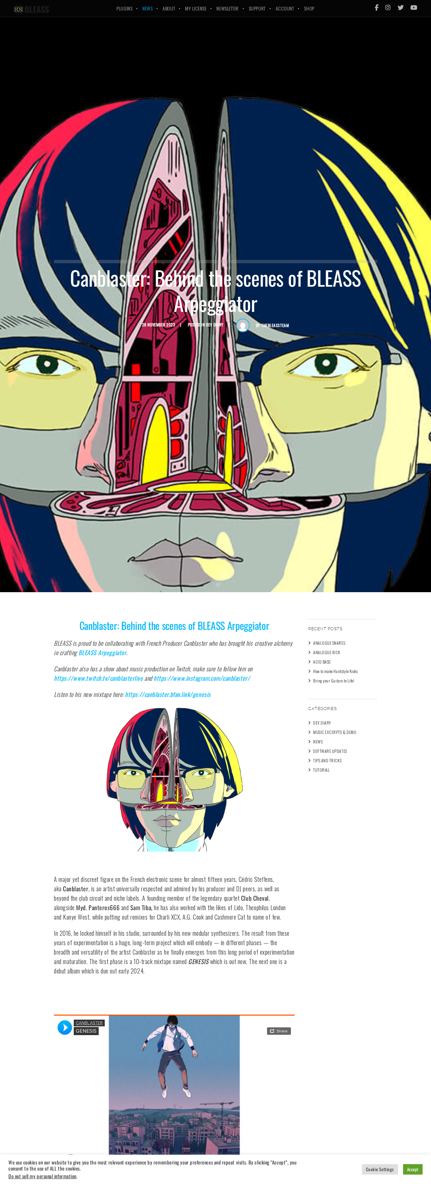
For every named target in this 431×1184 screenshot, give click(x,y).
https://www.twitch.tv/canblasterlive (98, 678)
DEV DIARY (215, 324)
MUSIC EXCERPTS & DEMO (334, 732)
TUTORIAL (321, 770)
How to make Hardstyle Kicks (335, 671)
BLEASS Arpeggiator (102, 652)
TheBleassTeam (275, 325)
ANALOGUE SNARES (329, 643)
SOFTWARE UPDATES (330, 751)
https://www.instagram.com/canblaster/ (202, 678)
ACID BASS (322, 662)
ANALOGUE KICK (326, 652)
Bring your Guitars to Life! (334, 680)
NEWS (318, 741)
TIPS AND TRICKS (327, 760)
